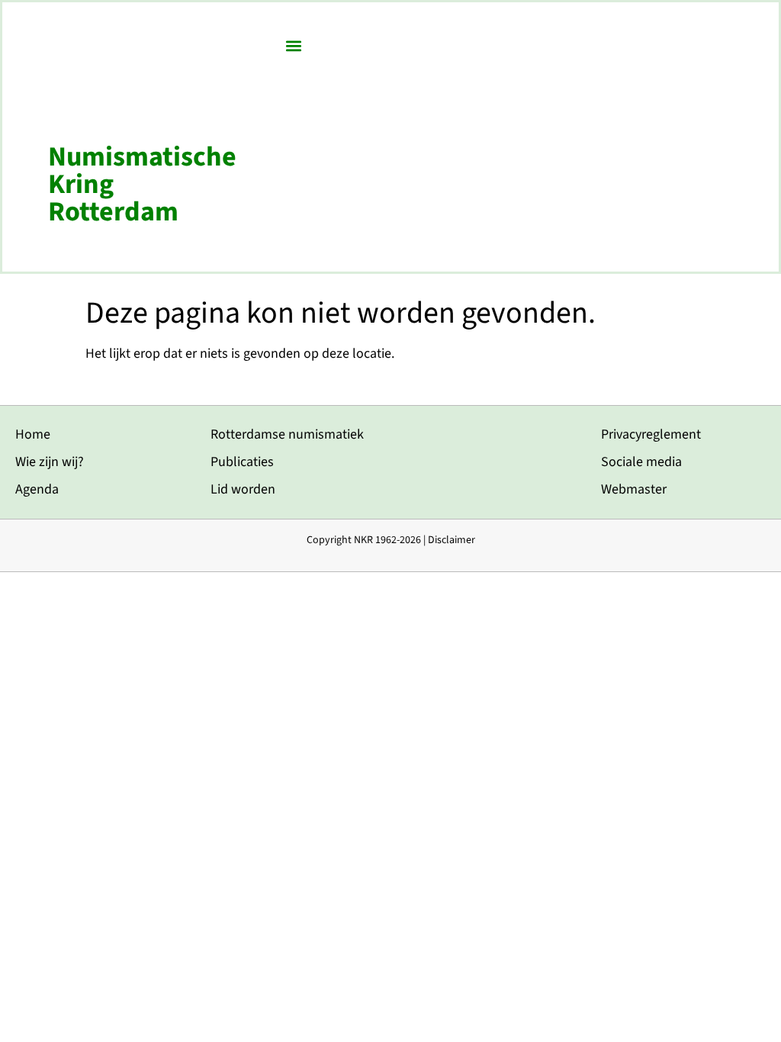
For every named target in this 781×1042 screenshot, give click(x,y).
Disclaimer (451, 540)
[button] (294, 45)
